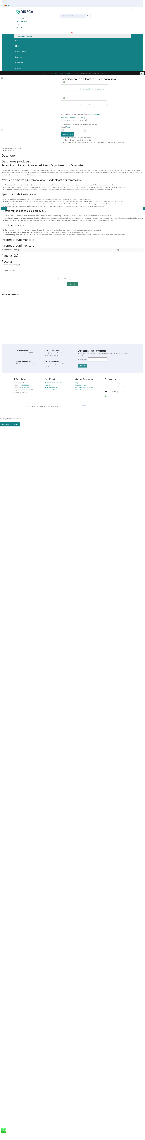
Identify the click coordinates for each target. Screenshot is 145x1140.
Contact (47, 385)
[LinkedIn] (123, 385)
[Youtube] (113, 385)
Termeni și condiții (80, 385)
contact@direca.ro (24, 387)
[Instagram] (118, 385)
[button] (141, 73)
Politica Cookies (79, 390)
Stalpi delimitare (94, 114)
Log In (72, 284)
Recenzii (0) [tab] (9, 151)
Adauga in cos (68, 134)
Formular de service (51, 387)
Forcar (68, 127)
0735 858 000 (22, 21)
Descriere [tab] (8, 146)
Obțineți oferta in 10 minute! (53, 383)
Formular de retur (50, 390)
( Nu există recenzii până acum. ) (73, 118)
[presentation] (2, 208)
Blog (76, 383)
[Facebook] (107, 385)
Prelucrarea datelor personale (84, 387)
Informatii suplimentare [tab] (13, 148)
